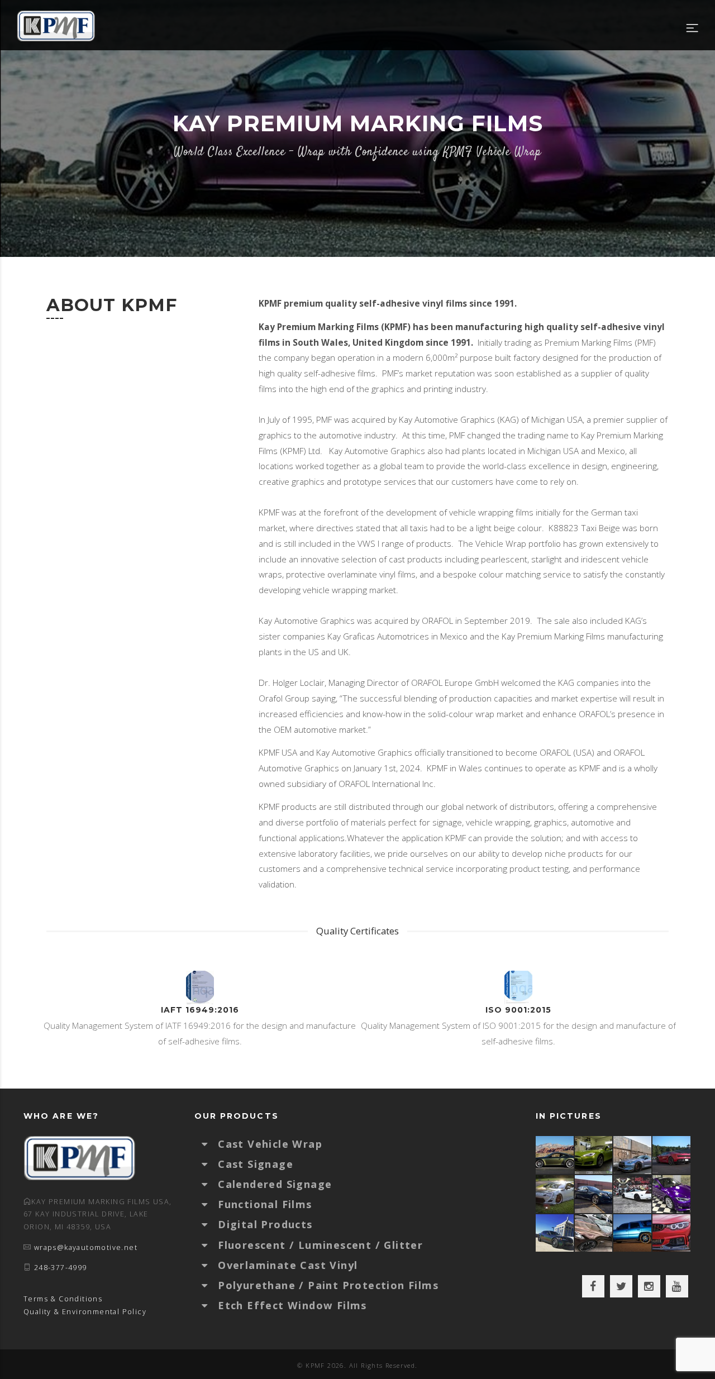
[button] (210, 1144)
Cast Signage (255, 1164)
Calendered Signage (275, 1184)
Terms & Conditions (62, 1299)
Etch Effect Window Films (292, 1305)
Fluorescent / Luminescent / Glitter (320, 1245)
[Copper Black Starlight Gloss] (594, 1233)
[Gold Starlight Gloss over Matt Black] (555, 1154)
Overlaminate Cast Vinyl (288, 1265)
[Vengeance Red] (672, 1154)
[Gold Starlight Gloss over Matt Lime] (594, 1154)
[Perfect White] (632, 1194)
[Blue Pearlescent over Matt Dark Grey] (632, 1154)
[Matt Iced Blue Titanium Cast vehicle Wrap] (632, 1233)
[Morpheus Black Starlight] (555, 1233)
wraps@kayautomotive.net (85, 1247)
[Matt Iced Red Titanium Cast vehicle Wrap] (672, 1233)
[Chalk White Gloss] (555, 1194)
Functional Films (265, 1204)
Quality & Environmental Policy (84, 1311)
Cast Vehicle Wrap (270, 1144)
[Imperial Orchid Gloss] (672, 1194)
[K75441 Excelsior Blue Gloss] (594, 1194)
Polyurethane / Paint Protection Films (328, 1285)
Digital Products (265, 1224)
